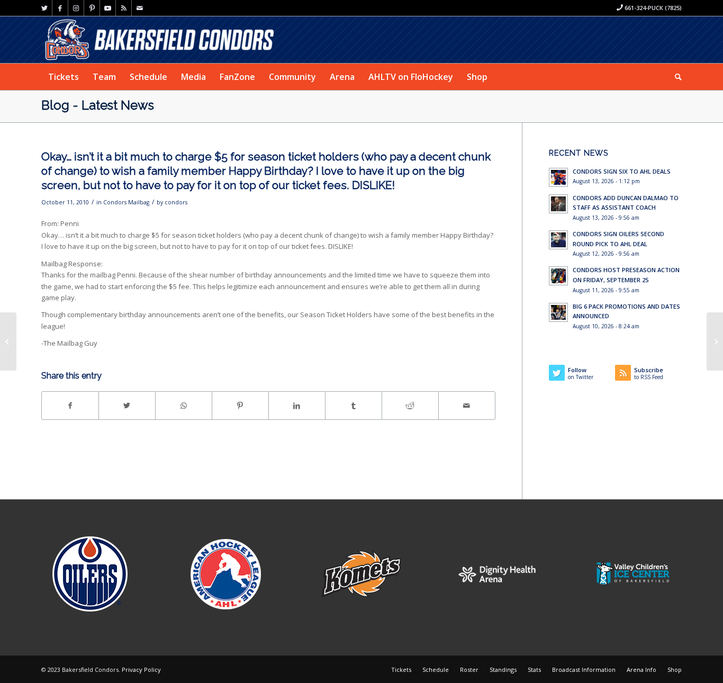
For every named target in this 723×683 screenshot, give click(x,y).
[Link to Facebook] (60, 8)
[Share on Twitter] (127, 405)
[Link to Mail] (140, 8)
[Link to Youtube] (107, 8)
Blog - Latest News (97, 105)
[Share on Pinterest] (240, 405)
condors (176, 202)
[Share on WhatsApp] (184, 405)
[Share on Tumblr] (354, 405)
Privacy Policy (141, 669)
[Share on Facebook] (70, 405)
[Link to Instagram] (76, 8)
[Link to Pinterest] (92, 8)
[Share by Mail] (467, 405)
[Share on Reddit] (410, 405)
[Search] (675, 77)
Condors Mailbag (126, 202)
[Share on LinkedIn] (297, 405)
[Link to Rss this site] (123, 8)
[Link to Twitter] (44, 8)
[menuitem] (63, 77)
